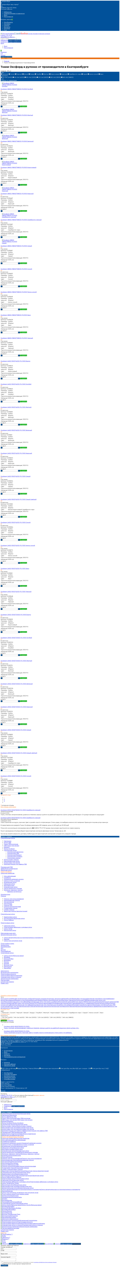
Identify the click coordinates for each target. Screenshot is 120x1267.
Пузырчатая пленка (10, 908)
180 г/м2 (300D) (31, 77)
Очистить (10, 1020)
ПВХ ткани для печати (11, 845)
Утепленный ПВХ (13, 853)
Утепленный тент (57, 1006)
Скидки (6, 25)
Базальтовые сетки (10, 917)
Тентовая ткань (78, 1005)
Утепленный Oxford (28, 1006)
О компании (8, 1050)
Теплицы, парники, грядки (13, 890)
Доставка (7, 24)
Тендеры (7, 28)
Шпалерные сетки (10, 882)
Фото (5, 1052)
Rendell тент (16, 998)
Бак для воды (82, 998)
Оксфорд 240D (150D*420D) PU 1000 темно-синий (18, 545)
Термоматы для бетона (100, 1005)
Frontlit (9, 998)
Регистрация (8, 16)
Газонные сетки (9, 926)
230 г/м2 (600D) (43, 77)
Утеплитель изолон (13, 858)
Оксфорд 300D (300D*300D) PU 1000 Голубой (16, 637)
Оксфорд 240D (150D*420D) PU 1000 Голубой (16, 384)
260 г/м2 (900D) (55, 77)
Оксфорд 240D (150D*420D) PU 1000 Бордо (15, 361)
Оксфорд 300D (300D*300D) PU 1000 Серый (16, 730)
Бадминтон (8, 966)
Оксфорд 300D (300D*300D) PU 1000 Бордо (16, 614)
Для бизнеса (8, 22)
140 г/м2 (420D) (19, 77)
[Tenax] (3, 1242)
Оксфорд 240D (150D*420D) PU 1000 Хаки (15, 568)
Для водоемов (9, 902)
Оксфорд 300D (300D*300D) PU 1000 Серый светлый (19, 753)
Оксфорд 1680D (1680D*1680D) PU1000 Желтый (17, 115)
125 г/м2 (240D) (7, 77)
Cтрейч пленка (9, 909)
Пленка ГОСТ (33, 1003)
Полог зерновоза (74, 1003)
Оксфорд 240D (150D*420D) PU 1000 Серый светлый (18, 499)
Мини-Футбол (8, 959)
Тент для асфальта (66, 1005)
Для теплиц (8, 903)
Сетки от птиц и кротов (12, 881)
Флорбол (7, 957)
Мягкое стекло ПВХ (79, 1002)
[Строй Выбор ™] (7, 1234)
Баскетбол (7, 968)
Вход (5, 15)
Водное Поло (8, 965)
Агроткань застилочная (55, 998)
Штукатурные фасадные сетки (14, 918)
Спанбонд (7, 877)
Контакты (7, 27)
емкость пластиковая (11, 1008)
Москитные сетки (10, 930)
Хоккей (6, 963)
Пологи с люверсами (87, 1003)
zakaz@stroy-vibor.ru (8, 37)
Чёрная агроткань (81, 1006)
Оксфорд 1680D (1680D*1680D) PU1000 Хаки (16, 315)
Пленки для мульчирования (14, 899)
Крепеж (6, 939)
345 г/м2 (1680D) (68, 77)
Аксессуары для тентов (12, 862)
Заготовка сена (9, 885)
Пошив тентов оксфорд (102, 1003)
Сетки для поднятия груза (13, 940)
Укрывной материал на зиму (14, 879)
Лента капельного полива (13, 888)
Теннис (6, 962)
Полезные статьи (10, 1077)
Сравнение (11, 42)
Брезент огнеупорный (23, 1000)
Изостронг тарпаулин (69, 1000)
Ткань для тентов (15, 1006)
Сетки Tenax (8, 929)
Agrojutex (4, 998)
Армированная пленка (12, 900)
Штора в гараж (92, 1006)
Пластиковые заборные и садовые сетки (18, 927)
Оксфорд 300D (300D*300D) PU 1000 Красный (17, 707)
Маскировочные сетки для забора (16, 1002)
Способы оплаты (9, 1079)
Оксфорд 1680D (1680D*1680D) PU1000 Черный (17, 338)
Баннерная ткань (93, 998)
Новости (7, 1054)
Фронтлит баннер (69, 1006)
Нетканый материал (109, 1002)
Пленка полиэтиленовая (12, 906)
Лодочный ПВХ (81, 1000)
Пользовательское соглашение (14, 1057)
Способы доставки (10, 1074)
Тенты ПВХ (7, 842)
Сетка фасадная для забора (23, 1005)
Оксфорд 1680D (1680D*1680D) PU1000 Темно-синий (19, 292)
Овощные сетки (9, 884)
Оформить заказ (9, 1065)
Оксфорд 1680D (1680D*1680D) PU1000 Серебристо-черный (21, 220)
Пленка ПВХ (8, 905)
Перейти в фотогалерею (9, 995)
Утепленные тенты (10, 850)
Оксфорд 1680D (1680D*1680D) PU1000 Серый (16, 246)
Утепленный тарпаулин (15, 852)
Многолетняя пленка (65, 1002)
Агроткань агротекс (40, 998)
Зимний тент (57, 1000)
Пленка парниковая (45, 1003)
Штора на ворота (102, 1006)
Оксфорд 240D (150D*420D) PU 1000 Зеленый (16, 430)
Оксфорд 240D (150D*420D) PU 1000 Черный (16, 591)
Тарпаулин (7, 841)
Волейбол (7, 960)
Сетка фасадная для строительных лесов (46, 1005)
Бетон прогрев (104, 998)
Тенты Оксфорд (9, 849)
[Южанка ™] (5, 1239)
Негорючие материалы (94, 1002)
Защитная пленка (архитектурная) (15, 911)
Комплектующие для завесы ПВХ (15, 864)
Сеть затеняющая (10, 876)
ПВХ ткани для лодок (21, 1003)
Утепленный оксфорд (14, 856)
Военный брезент (37, 1000)
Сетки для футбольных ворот (14, 955)
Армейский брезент (70, 998)
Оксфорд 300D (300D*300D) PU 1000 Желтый (16, 661)
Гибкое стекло (48, 1000)
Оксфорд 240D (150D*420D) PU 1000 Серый (15, 476)
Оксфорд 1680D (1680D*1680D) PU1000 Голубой (17, 89)
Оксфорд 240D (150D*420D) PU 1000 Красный (16, 453)
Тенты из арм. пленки (11, 859)
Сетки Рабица (9, 920)
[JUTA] (3, 1240)
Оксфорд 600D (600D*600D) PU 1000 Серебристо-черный (20, 810)
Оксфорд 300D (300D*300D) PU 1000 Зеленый (17, 684)
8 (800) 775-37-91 (6, 35)
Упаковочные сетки (10, 887)
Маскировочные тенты (12, 861)
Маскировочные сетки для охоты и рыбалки (43, 1002)
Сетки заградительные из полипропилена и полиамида (23, 937)
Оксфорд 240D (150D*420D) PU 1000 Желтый (16, 407)
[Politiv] (3, 1236)
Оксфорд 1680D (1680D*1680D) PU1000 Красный (17, 193)
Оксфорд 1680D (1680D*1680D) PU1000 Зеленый (17, 141)
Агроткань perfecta (27, 998)
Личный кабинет (10, 1064)
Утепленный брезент (14, 855)
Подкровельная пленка (60, 1003)
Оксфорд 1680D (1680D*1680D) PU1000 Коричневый (18, 167)
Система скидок (9, 1076)
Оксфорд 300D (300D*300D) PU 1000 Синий (16, 776)
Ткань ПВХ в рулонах (11, 844)
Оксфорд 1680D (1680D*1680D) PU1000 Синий (16, 269)
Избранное (11, 40)
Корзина (7, 1062)
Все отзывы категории (8, 807)
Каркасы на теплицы (14, 891)
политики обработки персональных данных (45, 1262)
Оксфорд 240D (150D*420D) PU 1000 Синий (16, 522)
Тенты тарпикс (88, 1005)
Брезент (7, 847)
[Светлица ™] (5, 1237)
